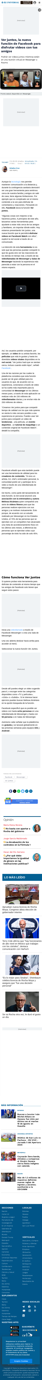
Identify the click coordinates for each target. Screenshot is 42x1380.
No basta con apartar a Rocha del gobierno (16, 830)
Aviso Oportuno (28, 1246)
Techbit (5, 162)
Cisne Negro (6, 1319)
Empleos (25, 1249)
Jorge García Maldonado (15, 838)
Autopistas (6, 1289)
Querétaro (26, 1223)
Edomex (25, 1211)
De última (6, 1284)
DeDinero (26, 1267)
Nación (4, 1211)
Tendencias (6, 1269)
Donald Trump (7, 1237)
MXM (4, 1275)
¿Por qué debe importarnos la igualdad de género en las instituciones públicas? (16, 859)
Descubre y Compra (30, 1240)
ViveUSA (25, 1269)
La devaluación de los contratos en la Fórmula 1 (17, 843)
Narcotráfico (7, 1246)
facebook (8, 777)
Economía (6, 1255)
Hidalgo (25, 1220)
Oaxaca (25, 1214)
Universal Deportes (9, 1258)
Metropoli (5, 1240)
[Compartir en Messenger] (22, 791)
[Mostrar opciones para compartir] (39, 10)
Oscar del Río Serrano (14, 852)
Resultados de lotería (28, 1282)
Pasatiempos (27, 1275)
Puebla (25, 1217)
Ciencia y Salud (8, 1272)
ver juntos (9, 780)
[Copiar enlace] (26, 791)
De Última (6, 1308)
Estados (5, 1243)
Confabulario (7, 1266)
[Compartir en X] (14, 791)
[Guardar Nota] (30, 791)
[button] (26, 2)
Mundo (4, 1234)
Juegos (25, 1272)
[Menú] (39, 2)
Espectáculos (7, 1260)
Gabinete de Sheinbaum (7, 1230)
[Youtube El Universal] (24, 1311)
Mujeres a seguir (8, 1217)
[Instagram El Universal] (30, 1311)
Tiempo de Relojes (9, 1316)
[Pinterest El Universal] (35, 1311)
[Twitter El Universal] (35, 1307)
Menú (4, 1281)
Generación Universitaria (27, 1256)
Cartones (5, 1252)
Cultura (5, 1263)
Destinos (5, 1287)
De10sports (26, 1264)
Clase (4, 1299)
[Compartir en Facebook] (10, 791)
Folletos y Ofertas (29, 1243)
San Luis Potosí (28, 1226)
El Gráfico (26, 1261)
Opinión (8, 820)
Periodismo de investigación (7, 1221)
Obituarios (26, 1252)
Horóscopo (26, 1278)
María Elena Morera (12, 825)
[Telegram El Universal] (23, 1307)
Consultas (6, 1292)
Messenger (21, 777)
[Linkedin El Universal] (23, 1315)
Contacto (30, 1364)
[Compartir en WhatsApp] (18, 791)
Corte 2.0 (5, 1214)
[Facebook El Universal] (29, 1307)
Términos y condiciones (17, 1364)
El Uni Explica (7, 1226)
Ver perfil (14, 170)
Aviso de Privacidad (22, 1354)
